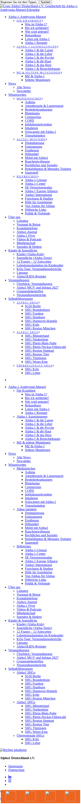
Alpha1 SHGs (26, 672)
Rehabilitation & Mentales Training (48, 539)
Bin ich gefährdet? (37, 398)
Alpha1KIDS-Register (31, 646)
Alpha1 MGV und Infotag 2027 (38, 657)
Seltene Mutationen (37, 450)
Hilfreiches (24, 546)
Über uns (14, 587)
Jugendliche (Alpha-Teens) (34, 628)
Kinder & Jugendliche (22, 620)
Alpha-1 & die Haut (38, 431)
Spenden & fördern (29, 617)
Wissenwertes (17, 464)
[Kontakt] (70, 796)
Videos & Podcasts (29, 609)
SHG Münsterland (37, 706)
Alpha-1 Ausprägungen (32, 416)
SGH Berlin (33, 676)
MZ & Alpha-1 (35, 446)
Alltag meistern (27, 509)
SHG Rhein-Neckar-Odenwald (45, 717)
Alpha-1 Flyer (26, 605)
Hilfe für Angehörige (38, 572)
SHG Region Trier (37, 724)
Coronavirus (33, 487)
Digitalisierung (34, 513)
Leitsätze (22, 591)
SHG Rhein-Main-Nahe (40, 713)
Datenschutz (16, 770)
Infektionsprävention (38, 494)
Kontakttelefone (27, 598)
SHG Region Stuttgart (39, 720)
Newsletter (24, 461)
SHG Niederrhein (36, 709)
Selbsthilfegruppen (20, 668)
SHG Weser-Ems (36, 732)
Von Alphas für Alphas (40, 576)
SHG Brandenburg (37, 680)
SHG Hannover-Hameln (41, 691)
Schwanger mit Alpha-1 (40, 502)
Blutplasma (32, 483)
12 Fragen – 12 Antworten (34, 631)
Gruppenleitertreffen (30, 661)
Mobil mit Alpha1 (36, 528)
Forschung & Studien (39, 568)
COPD (29, 490)
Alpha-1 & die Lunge (39, 420)
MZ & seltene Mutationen (33, 442)
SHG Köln (32, 694)
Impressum (15, 766)
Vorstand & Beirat (28, 594)
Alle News (24, 457)
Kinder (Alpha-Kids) (30, 624)
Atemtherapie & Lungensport (44, 476)
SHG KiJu (32, 739)
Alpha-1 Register (36, 413)
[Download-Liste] (31, 796)
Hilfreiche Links (35, 579)
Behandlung (33, 405)
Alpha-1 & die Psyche (39, 427)
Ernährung (32, 520)
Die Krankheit (26, 390)
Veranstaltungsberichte (31, 665)
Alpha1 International (38, 565)
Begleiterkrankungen (38, 479)
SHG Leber (32, 743)
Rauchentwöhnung (37, 531)
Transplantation (35, 505)
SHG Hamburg (35, 687)
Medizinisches (26, 468)
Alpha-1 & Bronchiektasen (42, 439)
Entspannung (33, 516)
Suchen (45, 2)
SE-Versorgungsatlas (38, 557)
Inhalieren (31, 498)
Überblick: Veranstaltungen (34, 654)
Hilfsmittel (32, 524)
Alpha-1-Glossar (36, 550)
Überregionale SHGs (30, 735)
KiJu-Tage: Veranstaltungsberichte (39, 639)
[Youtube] (11, 796)
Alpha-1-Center (35, 554)
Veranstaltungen (18, 650)
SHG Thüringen (35, 728)
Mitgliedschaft (26, 613)
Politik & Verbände (37, 583)
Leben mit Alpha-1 (37, 409)
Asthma (30, 472)
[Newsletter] (50, 796)
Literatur (22, 643)
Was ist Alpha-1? (36, 394)
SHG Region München (40, 698)
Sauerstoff (31, 542)
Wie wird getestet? (37, 401)
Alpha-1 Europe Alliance (41, 561)
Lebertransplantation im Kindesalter (40, 635)
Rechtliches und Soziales (41, 535)
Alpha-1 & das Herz (38, 435)
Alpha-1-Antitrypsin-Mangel (27, 387)
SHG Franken (34, 683)
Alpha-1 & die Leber (38, 424)
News (12, 453)
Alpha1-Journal (27, 602)
